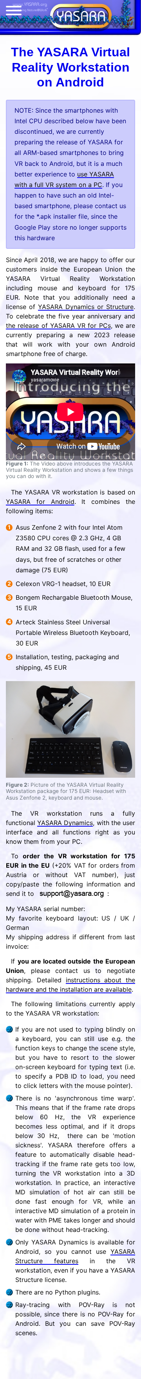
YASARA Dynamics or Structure (86, 307)
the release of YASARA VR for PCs (58, 325)
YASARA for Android (40, 501)
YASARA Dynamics (65, 823)
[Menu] (13, 12)
